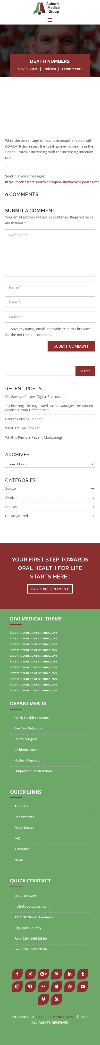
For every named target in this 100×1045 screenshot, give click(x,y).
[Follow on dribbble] (69, 986)
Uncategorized (16, 515)
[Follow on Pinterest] (56, 974)
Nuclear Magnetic (27, 760)
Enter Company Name (56, 1016)
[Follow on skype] (30, 986)
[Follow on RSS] (56, 999)
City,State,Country (28, 928)
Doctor (10, 488)
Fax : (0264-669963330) (31, 938)
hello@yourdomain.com (32, 906)
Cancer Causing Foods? (23, 419)
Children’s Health (27, 749)
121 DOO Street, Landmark (34, 917)
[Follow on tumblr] (82, 974)
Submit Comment (71, 346)
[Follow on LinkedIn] (69, 974)
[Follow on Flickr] (43, 986)
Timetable (22, 849)
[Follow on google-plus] (43, 974)
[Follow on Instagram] (17, 986)
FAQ (17, 838)
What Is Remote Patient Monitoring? (33, 437)
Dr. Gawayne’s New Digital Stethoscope (36, 396)
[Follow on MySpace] (56, 986)
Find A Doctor (24, 827)
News (19, 859)
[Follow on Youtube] (82, 986)
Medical (11, 497)
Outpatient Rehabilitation (33, 771)
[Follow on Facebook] (17, 974)
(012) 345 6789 (25, 896)
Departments (24, 817)
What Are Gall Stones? (22, 428)
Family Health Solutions (32, 717)
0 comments (72, 68)
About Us (21, 806)
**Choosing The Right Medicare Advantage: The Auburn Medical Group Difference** (49, 407)
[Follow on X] (30, 974)
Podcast (49, 68)
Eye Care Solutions (28, 728)
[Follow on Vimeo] (43, 999)
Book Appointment (50, 588)
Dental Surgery (26, 739)
